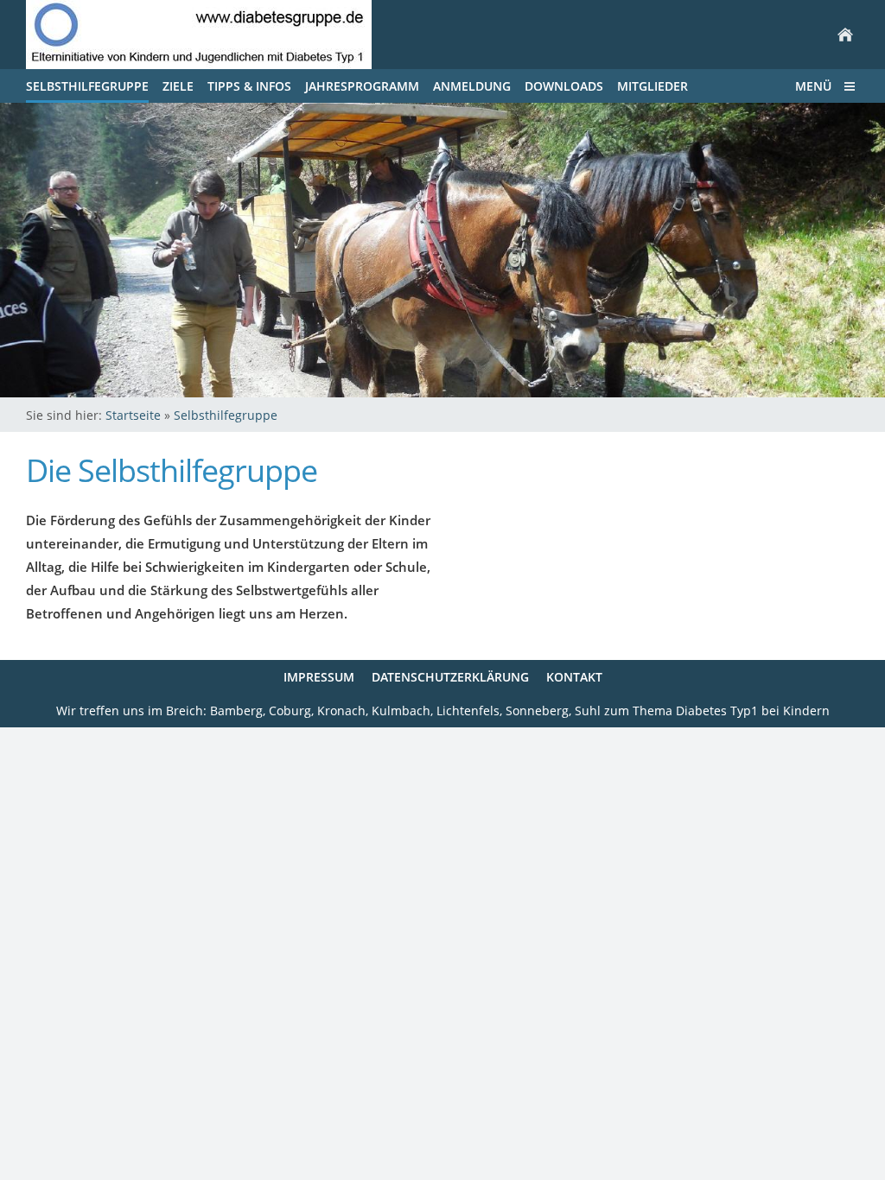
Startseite (133, 415)
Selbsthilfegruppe (225, 415)
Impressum (318, 677)
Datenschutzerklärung (450, 677)
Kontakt (574, 677)
